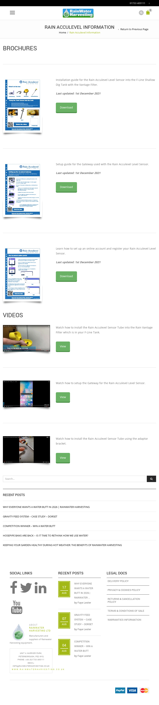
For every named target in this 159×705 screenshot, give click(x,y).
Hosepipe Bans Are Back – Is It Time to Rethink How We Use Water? (45, 535)
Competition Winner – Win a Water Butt (29, 526)
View (63, 346)
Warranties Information (124, 619)
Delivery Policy (118, 581)
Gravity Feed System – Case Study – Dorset (30, 516)
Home (62, 32)
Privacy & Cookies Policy (124, 589)
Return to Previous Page (134, 29)
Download (66, 107)
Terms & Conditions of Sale (126, 610)
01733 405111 (137, 3)
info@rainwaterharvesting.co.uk (31, 666)
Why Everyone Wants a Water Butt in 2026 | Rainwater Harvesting (46, 507)
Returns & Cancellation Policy (124, 600)
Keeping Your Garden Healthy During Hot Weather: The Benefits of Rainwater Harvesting (62, 545)
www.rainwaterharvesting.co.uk (38, 669)
